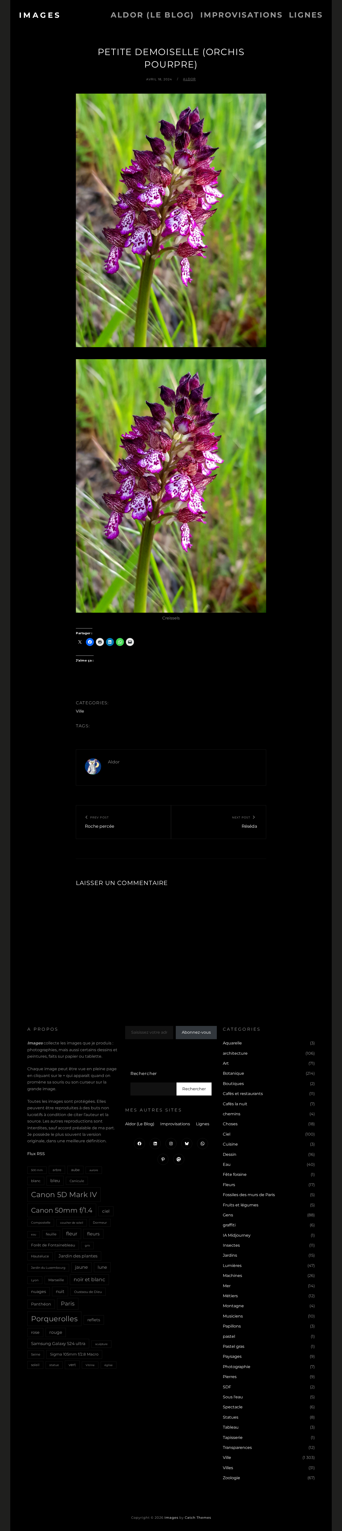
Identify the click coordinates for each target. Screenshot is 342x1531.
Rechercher (143, 1073)
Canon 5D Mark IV (64, 1194)
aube (75, 1170)
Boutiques (233, 1083)
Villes (228, 1467)
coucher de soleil (71, 1222)
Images (40, 15)
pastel (229, 1336)
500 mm (37, 1170)
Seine (35, 1354)
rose (35, 1332)
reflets (93, 1319)
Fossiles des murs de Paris (249, 1194)
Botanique (233, 1073)
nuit (60, 1291)
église (108, 1365)
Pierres (230, 1376)
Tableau (231, 1427)
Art (226, 1063)
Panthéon (41, 1304)
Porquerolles (54, 1318)
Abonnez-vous (196, 1032)
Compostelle (40, 1222)
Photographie (236, 1366)
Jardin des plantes (78, 1255)
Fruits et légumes (240, 1205)
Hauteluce (40, 1256)
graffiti (229, 1225)
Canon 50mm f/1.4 (61, 1210)
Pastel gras (233, 1346)
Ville (80, 711)
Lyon (35, 1280)
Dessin (229, 1154)
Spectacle (233, 1407)
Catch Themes (198, 1517)
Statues (230, 1417)
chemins (231, 1114)
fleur (71, 1234)
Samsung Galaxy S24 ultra (58, 1343)
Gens (228, 1215)
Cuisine (230, 1144)
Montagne (233, 1305)
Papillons (232, 1326)
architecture (235, 1053)
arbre (57, 1170)
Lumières (232, 1265)
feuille (51, 1234)
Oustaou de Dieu (88, 1292)
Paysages (232, 1356)
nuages (38, 1291)
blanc (36, 1181)
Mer (227, 1285)
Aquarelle (232, 1043)
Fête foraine (235, 1174)
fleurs (93, 1233)
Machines (232, 1275)
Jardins (230, 1255)
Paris (68, 1303)
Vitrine (90, 1365)
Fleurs (229, 1184)
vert (72, 1365)
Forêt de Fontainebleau (53, 1245)
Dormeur (100, 1222)
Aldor (189, 79)
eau (33, 1234)
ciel (106, 1211)
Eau (227, 1164)
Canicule (77, 1181)
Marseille (56, 1280)
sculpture (101, 1344)
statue (54, 1365)
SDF (227, 1387)
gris (87, 1245)
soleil (35, 1365)
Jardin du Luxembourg (48, 1267)
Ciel (226, 1134)
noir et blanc (89, 1279)
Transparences (237, 1447)
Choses (230, 1124)
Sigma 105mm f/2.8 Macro (74, 1354)
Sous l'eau (233, 1397)
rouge (55, 1332)
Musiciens (233, 1316)
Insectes (231, 1245)
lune (102, 1267)
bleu (55, 1180)
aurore (93, 1170)
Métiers (230, 1295)
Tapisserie (233, 1437)
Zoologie (231, 1477)
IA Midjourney (237, 1235)
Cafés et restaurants (243, 1093)
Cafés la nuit (235, 1104)
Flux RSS (36, 1153)
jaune (81, 1267)
